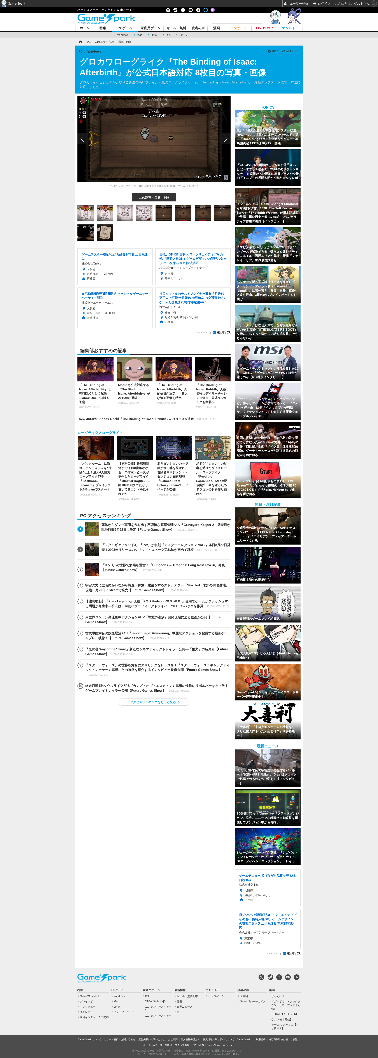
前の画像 (82, 138)
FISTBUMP (264, 28)
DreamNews (213, 1045)
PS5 (147, 996)
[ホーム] (80, 41)
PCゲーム (125, 28)
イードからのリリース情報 (157, 1045)
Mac (139, 35)
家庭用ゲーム (150, 28)
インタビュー (88, 1006)
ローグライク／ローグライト (100, 433)
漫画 (216, 28)
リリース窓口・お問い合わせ (119, 1039)
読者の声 (198, 28)
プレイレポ (86, 1001)
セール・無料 (176, 28)
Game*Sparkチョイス (253, 1001)
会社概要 (173, 1039)
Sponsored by (204, 332)
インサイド (238, 28)
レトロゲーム (216, 996)
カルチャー (213, 990)
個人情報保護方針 (190, 1039)
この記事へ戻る (154, 197)
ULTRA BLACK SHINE (284, 1014)
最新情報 (180, 990)
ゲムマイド (290, 28)
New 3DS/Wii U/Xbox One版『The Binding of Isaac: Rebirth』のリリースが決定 (147, 419)
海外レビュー (88, 1012)
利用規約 (261, 1039)
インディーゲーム (177, 35)
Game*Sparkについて (89, 1039)
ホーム (84, 28)
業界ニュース (184, 1006)
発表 (179, 1001)
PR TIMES (198, 1045)
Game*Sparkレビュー (93, 996)
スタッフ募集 (182, 1045)
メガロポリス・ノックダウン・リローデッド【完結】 (285, 1005)
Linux (154, 35)
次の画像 (225, 138)
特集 (103, 28)
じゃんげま (278, 996)
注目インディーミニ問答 (94, 1017)
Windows (123, 35)
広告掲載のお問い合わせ (151, 1039)
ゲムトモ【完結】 (281, 1019)
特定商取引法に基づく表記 (283, 1039)
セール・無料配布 (187, 996)
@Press (227, 1045)
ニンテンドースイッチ (158, 1015)
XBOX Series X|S (155, 1001)
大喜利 (244, 996)
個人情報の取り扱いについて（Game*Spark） (228, 1039)
